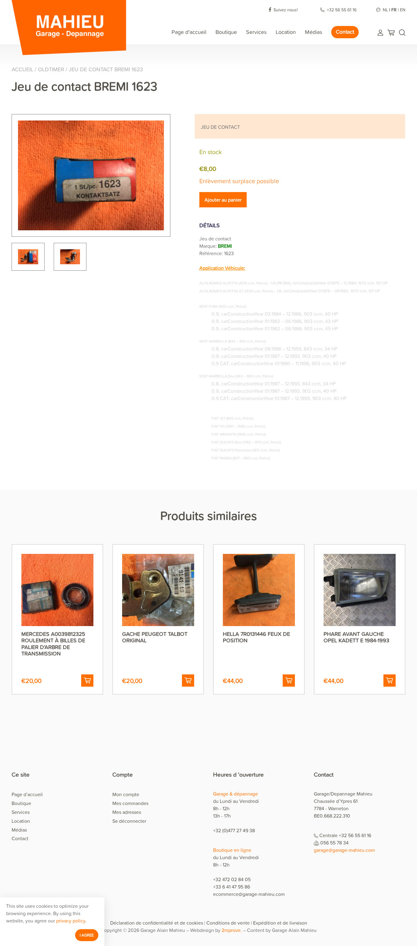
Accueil (22, 69)
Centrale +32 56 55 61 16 (345, 835)
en (402, 10)
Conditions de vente (228, 922)
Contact (345, 31)
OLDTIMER (51, 69)
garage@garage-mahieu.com (344, 850)
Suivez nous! (286, 10)
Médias (313, 32)
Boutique (226, 32)
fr (394, 10)
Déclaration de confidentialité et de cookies (156, 922)
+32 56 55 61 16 (342, 10)
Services (256, 32)
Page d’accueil (189, 32)
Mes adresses (126, 812)
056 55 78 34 (334, 842)
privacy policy (70, 920)
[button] (87, 680)
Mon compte (125, 794)
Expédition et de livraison (280, 922)
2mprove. (232, 930)
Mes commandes (130, 803)
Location (286, 32)
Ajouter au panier (223, 199)
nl (385, 10)
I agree (87, 935)
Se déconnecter (129, 821)
